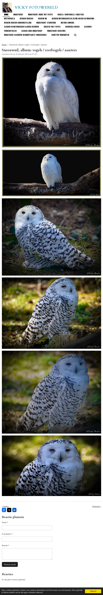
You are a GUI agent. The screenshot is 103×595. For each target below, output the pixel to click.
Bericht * (5, 546)
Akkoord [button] (93, 591)
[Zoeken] (75, 35)
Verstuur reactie (10, 564)
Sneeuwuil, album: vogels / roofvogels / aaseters (28, 45)
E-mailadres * (7, 534)
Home (4, 45)
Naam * (5, 522)
